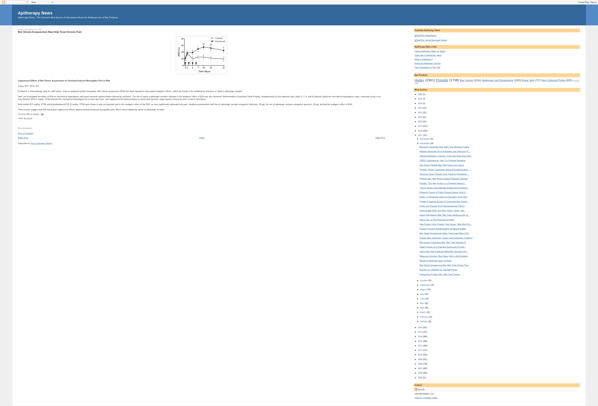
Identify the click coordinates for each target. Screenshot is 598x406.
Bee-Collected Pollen (553, 80)
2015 (420, 332)
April (422, 308)
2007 (420, 368)
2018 (420, 131)
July (422, 294)
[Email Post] (41, 114)
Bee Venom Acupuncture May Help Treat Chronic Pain (50, 32)
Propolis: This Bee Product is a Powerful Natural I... (443, 183)
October (424, 280)
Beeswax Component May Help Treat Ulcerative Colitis (444, 147)
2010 (420, 355)
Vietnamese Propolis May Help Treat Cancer (440, 274)
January (424, 321)
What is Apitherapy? (424, 59)
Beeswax (576, 81)
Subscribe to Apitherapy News (428, 55)
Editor (421, 389)
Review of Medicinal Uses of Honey (436, 261)
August (423, 289)
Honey (419, 80)
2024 (420, 103)
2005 (420, 377)
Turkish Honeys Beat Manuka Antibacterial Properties (444, 188)
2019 (420, 126)
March (423, 312)
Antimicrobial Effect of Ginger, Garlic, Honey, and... (443, 210)
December (425, 139)
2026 (420, 94)
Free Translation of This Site (427, 67)
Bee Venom (28, 118)
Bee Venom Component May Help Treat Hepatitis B (443, 242)
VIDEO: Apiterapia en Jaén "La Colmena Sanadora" (443, 160)
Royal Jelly (528, 80)
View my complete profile (426, 398)
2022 (420, 112)
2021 (420, 117)
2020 (420, 121)
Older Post (380, 138)
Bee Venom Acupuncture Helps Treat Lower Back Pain (444, 233)
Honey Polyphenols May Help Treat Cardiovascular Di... (445, 215)
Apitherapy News (35, 13)
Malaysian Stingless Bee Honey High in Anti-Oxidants (444, 256)
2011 (420, 350)
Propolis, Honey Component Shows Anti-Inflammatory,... (445, 170)
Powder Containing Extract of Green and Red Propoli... (444, 201)
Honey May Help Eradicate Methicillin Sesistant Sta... (444, 251)
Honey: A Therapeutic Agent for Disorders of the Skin (443, 197)
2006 (420, 373)
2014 (420, 336)
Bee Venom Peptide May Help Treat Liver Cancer (442, 165)
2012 (420, 346)
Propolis (442, 80)
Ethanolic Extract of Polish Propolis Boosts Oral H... (443, 192)
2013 (420, 341)
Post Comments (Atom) (41, 143)
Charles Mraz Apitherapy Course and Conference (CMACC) (446, 238)
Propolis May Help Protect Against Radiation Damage (444, 179)
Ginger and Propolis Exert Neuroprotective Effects (442, 206)
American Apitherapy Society (428, 63)
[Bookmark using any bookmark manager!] (431, 40)
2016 (420, 327)
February (424, 317)
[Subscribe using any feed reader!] (425, 35)
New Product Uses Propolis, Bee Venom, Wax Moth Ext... (446, 224)
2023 (420, 108)
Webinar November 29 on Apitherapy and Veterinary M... (445, 151)
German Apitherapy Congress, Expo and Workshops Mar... (446, 156)
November (425, 143)
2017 (420, 135)
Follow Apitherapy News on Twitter (430, 51)
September (425, 285)
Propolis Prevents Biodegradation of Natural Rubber (443, 229)
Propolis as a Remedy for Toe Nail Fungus (439, 270)
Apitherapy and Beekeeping (497, 80)
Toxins (21, 86)
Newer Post (23, 138)
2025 (420, 99)
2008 (420, 364)
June (422, 299)
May (422, 303)
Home (201, 138)
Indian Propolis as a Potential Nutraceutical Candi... (443, 247)
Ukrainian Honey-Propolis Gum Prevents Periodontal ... (444, 174)
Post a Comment (25, 133)
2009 (420, 359)
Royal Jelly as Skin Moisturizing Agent (437, 220)
